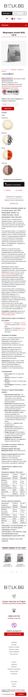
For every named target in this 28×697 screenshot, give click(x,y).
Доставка (14, 644)
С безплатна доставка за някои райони (14, 603)
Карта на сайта (14, 671)
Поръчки (14, 684)
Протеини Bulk (6, 86)
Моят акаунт (14, 681)
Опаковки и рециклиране (14, 669)
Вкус (3, 115)
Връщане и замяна (14, 649)
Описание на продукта (14, 196)
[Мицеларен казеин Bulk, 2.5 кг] (14, 53)
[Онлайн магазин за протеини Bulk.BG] (14, 8)
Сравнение (14, 664)
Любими (8, 190)
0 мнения (13, 69)
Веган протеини (14, 654)
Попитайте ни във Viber (14, 634)
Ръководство (14, 673)
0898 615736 (14, 616)
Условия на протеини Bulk (17, 691)
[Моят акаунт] (7, 19)
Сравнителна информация (14, 200)
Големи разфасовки (16, 86)
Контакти (14, 662)
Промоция (14, 666)
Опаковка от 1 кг (9, 323)
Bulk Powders (14, 88)
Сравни (20, 190)
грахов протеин (6, 274)
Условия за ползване (14, 647)
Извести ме (8, 108)
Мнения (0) (14, 203)
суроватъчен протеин (15, 272)
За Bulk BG (14, 642)
